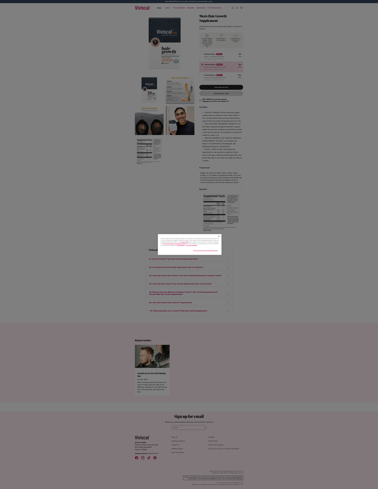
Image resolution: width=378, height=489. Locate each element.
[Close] (219, 236)
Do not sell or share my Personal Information (205, 250)
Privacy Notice (185, 242)
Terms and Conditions (192, 245)
